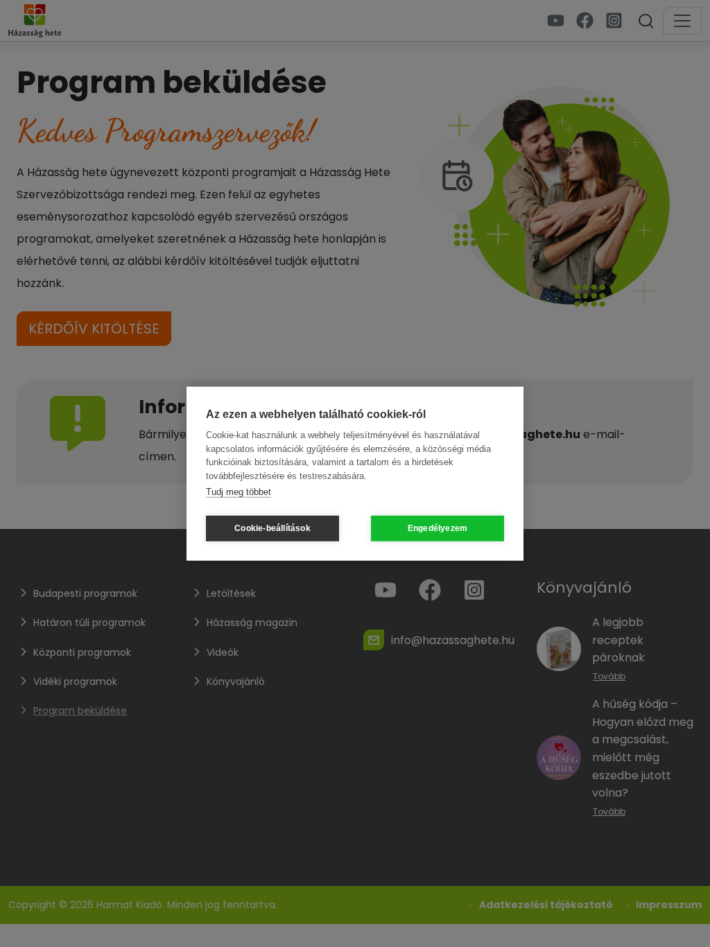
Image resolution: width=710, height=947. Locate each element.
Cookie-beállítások (272, 528)
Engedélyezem (437, 528)
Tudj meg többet (238, 492)
